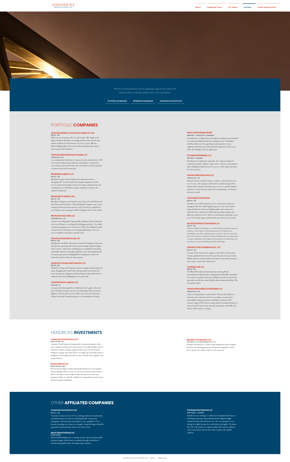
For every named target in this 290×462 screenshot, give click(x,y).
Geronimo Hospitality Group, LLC (65, 238)
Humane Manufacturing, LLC (200, 175)
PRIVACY (152, 458)
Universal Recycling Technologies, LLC (205, 288)
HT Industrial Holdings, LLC (199, 155)
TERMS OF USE (162, 458)
